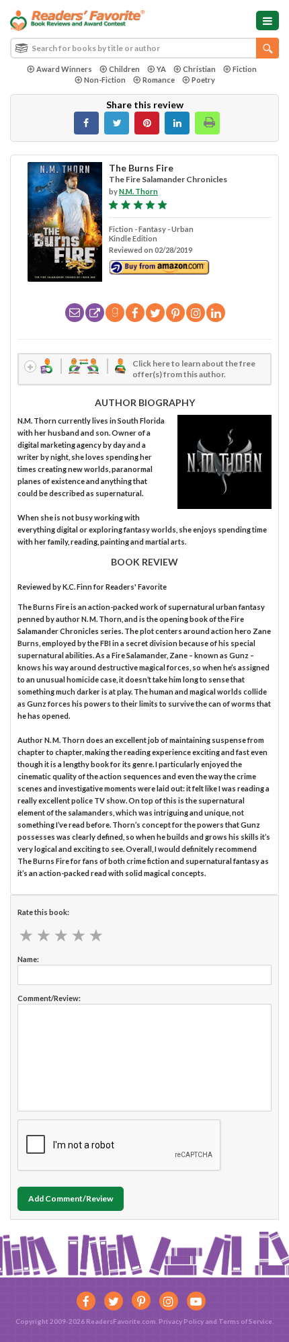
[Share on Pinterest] (146, 123)
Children (124, 69)
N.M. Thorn (138, 191)
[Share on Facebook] (86, 123)
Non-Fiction (105, 79)
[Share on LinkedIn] (177, 123)
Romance (158, 79)
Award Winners (64, 69)
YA (161, 69)
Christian (199, 69)
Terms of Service (245, 1321)
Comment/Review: (49, 998)
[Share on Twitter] (116, 123)
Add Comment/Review (70, 1198)
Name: (28, 959)
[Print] (207, 123)
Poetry (203, 79)
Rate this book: (43, 912)
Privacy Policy (181, 1321)
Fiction (245, 69)
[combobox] (144, 48)
